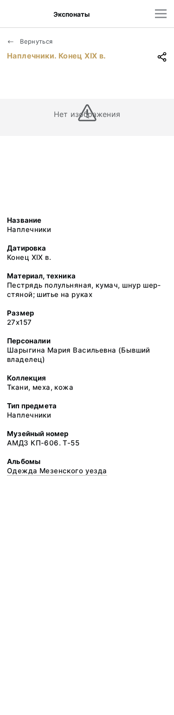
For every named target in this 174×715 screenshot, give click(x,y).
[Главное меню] (160, 14)
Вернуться (35, 41)
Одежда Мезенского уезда (57, 470)
